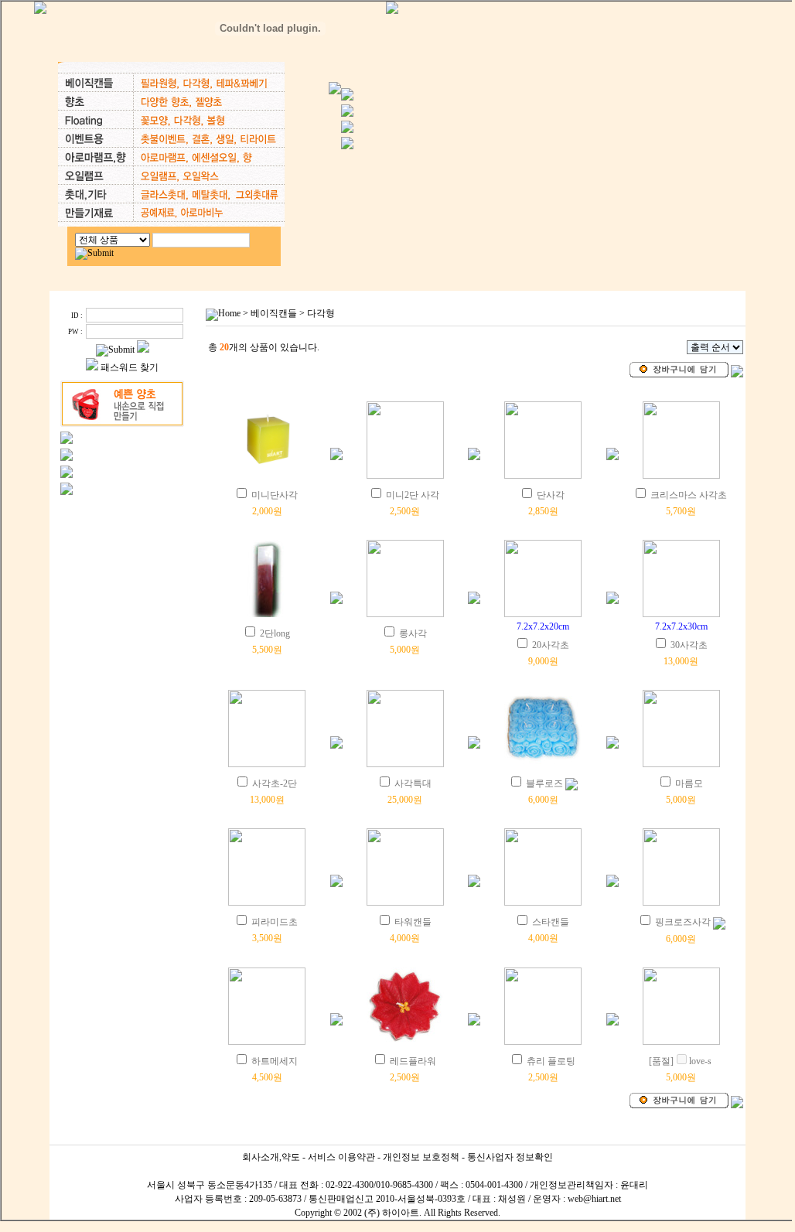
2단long (275, 633)
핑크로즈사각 (683, 921)
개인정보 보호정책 (421, 1157)
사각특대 (413, 783)
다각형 (321, 313)
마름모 (689, 783)
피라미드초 (274, 921)
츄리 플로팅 (551, 1061)
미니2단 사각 (412, 495)
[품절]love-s (680, 1061)
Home (229, 313)
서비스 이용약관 (341, 1157)
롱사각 (413, 633)
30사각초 (689, 645)
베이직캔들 (274, 313)
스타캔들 (550, 921)
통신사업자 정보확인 (510, 1157)
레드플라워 (413, 1061)
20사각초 (550, 645)
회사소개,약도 (271, 1157)
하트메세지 (274, 1061)
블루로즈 (544, 783)
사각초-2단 (274, 783)
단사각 (551, 495)
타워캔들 (413, 921)
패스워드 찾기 (130, 367)
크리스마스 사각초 (688, 495)
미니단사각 (274, 495)
